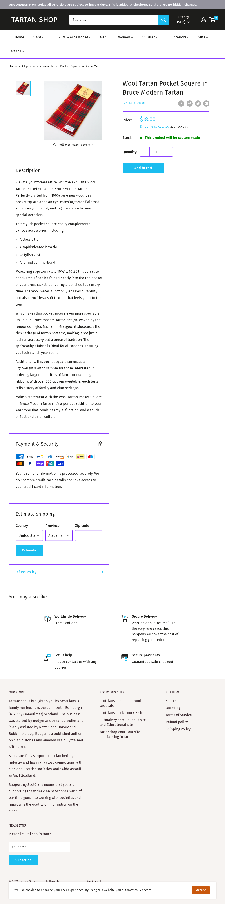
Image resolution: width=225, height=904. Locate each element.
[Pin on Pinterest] (190, 103)
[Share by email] (206, 103)
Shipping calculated (154, 127)
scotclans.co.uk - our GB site (122, 713)
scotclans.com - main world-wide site (122, 703)
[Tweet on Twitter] (198, 103)
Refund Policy (25, 572)
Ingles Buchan (134, 103)
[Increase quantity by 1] (168, 151)
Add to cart (143, 168)
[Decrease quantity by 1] (144, 151)
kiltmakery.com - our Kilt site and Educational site (123, 722)
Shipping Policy (178, 729)
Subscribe (23, 860)
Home (13, 66)
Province (52, 526)
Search (171, 701)
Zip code (82, 526)
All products (30, 66)
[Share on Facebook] (181, 103)
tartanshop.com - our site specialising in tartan (120, 734)
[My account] (203, 19)
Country (22, 526)
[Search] (163, 20)
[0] (212, 19)
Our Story (173, 708)
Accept (201, 890)
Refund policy (177, 722)
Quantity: (130, 152)
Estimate (29, 550)
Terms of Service (179, 715)
